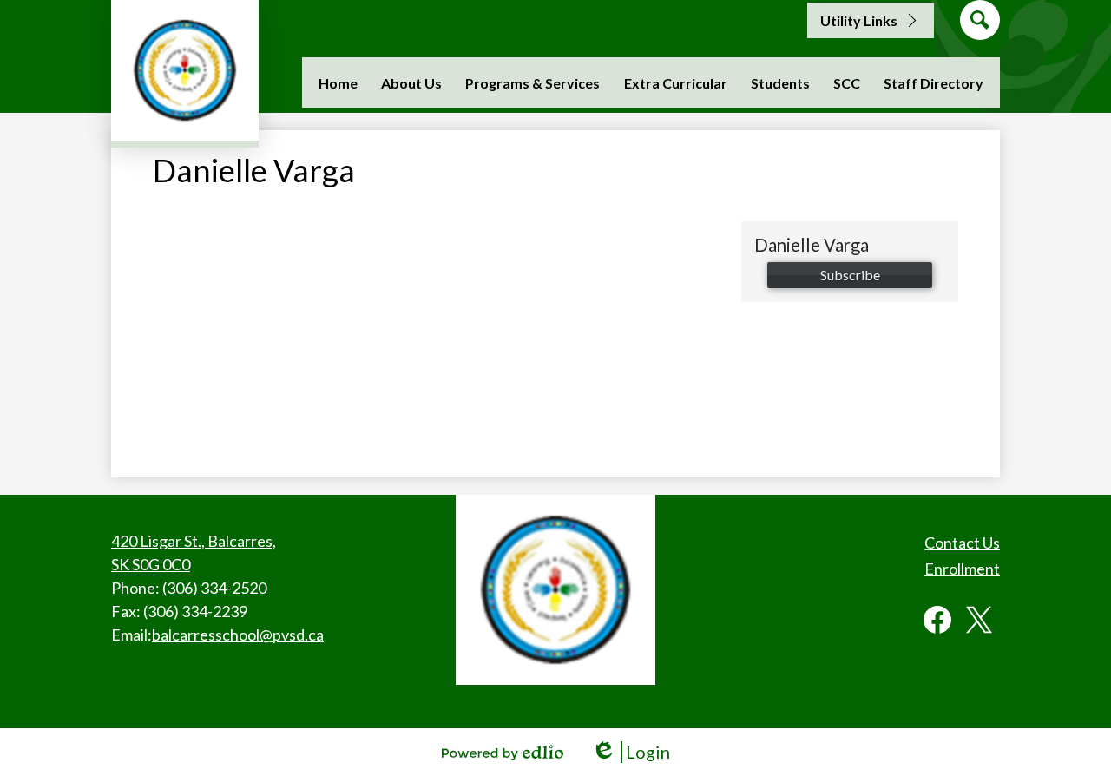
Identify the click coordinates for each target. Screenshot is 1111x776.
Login (630, 752)
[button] (411, 82)
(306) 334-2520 (214, 587)
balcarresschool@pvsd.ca (238, 634)
